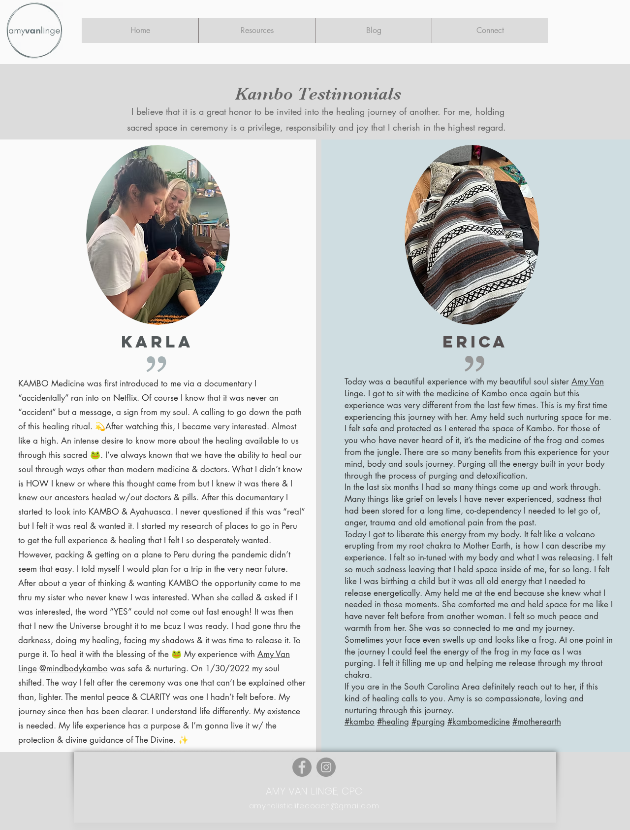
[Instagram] (326, 767)
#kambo (360, 721)
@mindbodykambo (73, 668)
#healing (393, 721)
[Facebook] (302, 767)
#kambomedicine (478, 721)
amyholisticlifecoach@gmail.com (314, 805)
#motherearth (536, 721)
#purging (428, 721)
